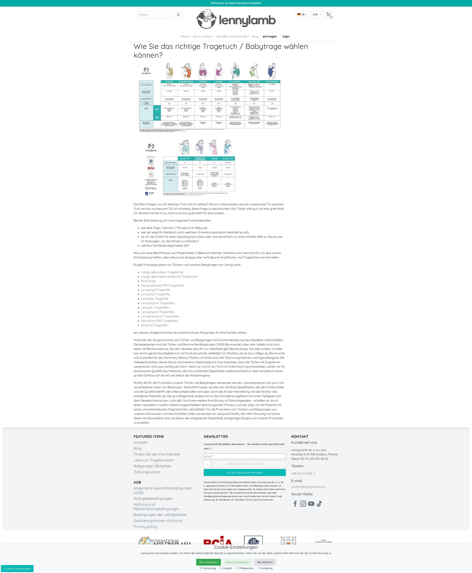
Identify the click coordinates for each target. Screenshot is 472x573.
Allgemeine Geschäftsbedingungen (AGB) (163, 490)
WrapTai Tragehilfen (154, 325)
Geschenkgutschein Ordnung (158, 520)
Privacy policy (145, 526)
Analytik (227, 568)
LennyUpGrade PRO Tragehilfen (163, 285)
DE (303, 14)
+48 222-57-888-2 (303, 473)
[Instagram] (303, 503)
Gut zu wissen (202, 36)
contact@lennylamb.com (308, 487)
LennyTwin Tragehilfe (155, 294)
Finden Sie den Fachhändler (157, 454)
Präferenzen (246, 568)
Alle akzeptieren (208, 562)
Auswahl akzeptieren (237, 562)
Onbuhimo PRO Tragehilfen (159, 321)
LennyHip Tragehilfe (154, 298)
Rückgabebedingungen (153, 498)
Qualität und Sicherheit (232, 36)
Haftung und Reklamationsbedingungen (156, 506)
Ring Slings (148, 281)
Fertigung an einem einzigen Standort (236, 3)
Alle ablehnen (265, 562)
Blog (255, 36)
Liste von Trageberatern (154, 460)
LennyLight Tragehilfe (155, 290)
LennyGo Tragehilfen (155, 307)
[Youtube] (311, 503)
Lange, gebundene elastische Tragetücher (169, 276)
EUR (315, 14)
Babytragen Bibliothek (152, 466)
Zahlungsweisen (147, 472)
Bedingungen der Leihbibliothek (160, 514)
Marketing (267, 568)
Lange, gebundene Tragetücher (162, 272)
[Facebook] (295, 503)
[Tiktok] (319, 503)
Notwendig (209, 568)
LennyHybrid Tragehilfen (158, 303)
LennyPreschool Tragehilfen (160, 316)
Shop (184, 36)
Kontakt (141, 442)
